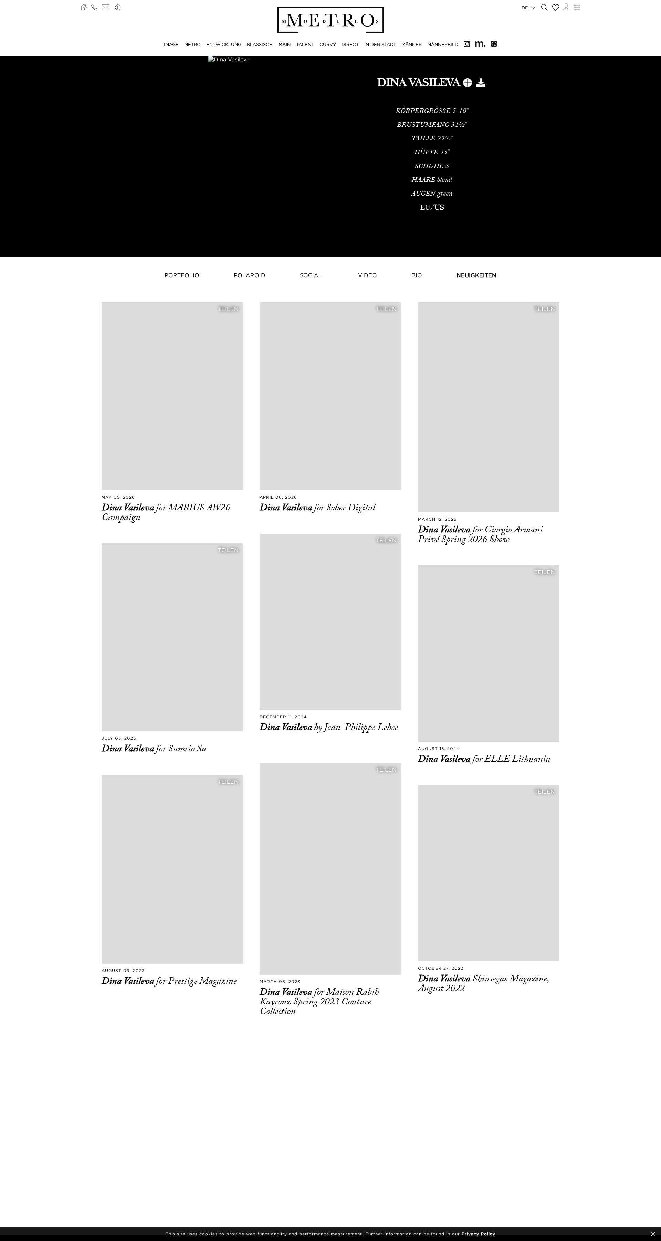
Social (311, 275)
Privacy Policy (478, 1234)
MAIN (285, 44)
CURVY (327, 44)
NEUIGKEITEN (476, 275)
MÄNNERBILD (442, 44)
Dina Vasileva (129, 507)
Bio (416, 275)
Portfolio (182, 275)
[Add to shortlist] (467, 84)
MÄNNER (411, 44)
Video (367, 275)
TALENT (305, 44)
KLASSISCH (260, 44)
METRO (192, 44)
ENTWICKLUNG (223, 44)
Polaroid (249, 275)
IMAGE (171, 44)
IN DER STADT (380, 44)
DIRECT (350, 44)
